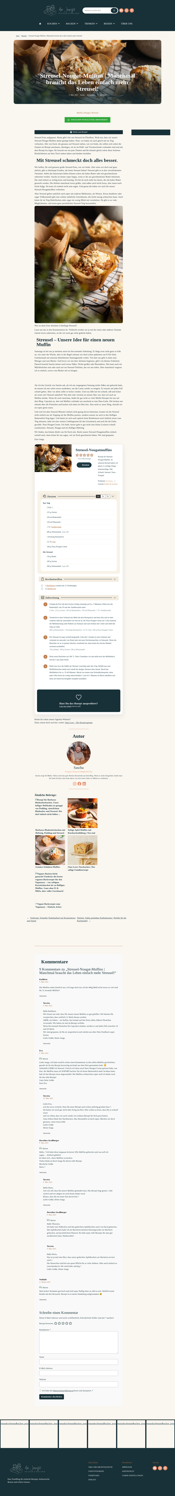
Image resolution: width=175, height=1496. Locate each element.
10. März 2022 (48, 1098)
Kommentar (45, 1330)
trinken (90, 23)
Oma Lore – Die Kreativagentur (79, 722)
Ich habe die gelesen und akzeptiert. (67, 1391)
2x (103, 496)
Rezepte (24, 36)
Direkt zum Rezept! (80, 132)
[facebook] (79, 783)
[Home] (40, 23)
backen (70, 23)
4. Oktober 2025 (44, 1282)
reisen (108, 23)
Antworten (42, 996)
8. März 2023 (43, 1143)
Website (42, 1379)
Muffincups (51, 589)
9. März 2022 (43, 1053)
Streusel (95, 113)
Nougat (87, 113)
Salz (54, 542)
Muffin (80, 113)
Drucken (85, 465)
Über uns (126, 23)
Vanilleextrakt (56, 527)
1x (98, 496)
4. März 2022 (47, 1006)
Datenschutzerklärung (62, 1391)
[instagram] (74, 783)
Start (17, 36)
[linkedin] (83, 783)
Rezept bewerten (46, 1323)
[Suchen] (114, 10)
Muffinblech (51, 586)
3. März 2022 (43, 982)
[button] (77, 455)
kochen (52, 23)
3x (108, 496)
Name (41, 1357)
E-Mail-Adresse (46, 1368)
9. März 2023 (51, 1249)
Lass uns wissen (65, 706)
